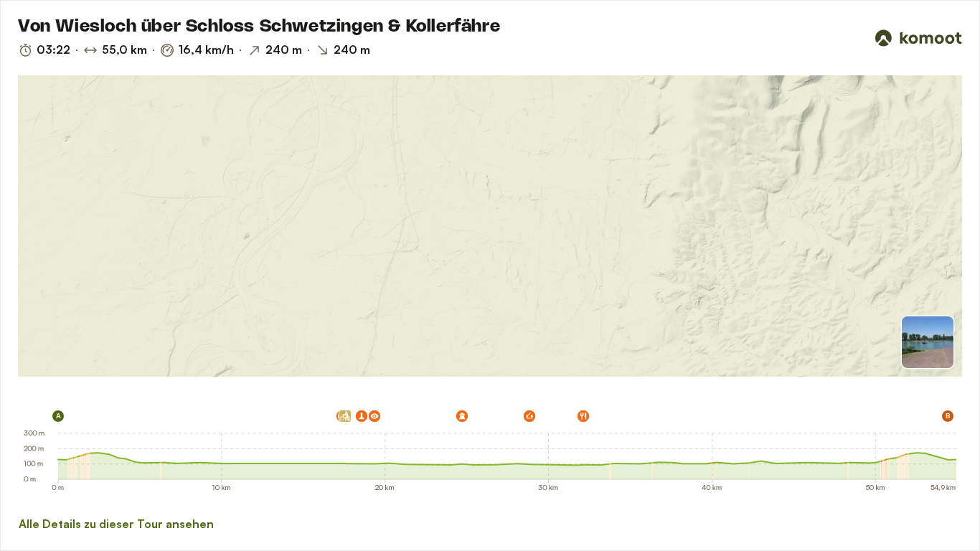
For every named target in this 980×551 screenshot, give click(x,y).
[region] (490, 226)
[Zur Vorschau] (927, 342)
